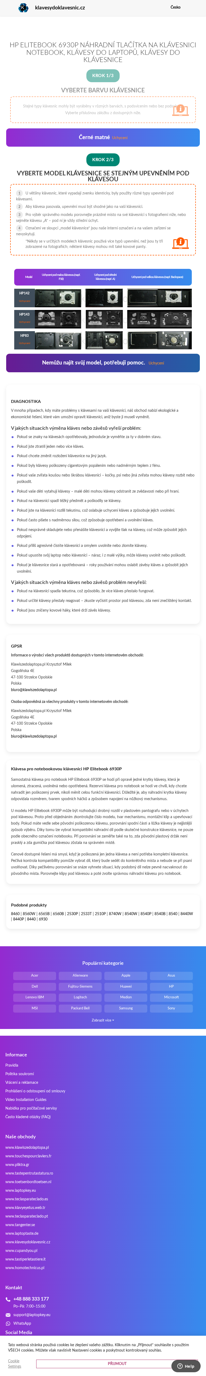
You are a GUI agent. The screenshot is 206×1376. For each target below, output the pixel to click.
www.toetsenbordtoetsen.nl (28, 1182)
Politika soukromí (19, 1074)
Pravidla (11, 1065)
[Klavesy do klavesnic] (17, 8)
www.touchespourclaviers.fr (28, 1156)
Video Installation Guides (25, 1100)
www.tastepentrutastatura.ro (29, 1173)
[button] (196, 7)
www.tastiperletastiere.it (25, 1259)
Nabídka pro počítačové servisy (31, 1108)
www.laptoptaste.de (21, 1234)
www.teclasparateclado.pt (26, 1216)
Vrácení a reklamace (21, 1083)
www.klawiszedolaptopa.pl (27, 1148)
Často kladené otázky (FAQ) (28, 1117)
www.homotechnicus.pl (24, 1268)
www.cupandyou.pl (21, 1251)
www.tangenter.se (20, 1225)
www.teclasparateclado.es (26, 1199)
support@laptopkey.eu (31, 1315)
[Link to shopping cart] (188, 7)
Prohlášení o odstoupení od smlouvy (35, 1091)
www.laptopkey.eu (20, 1191)
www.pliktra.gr (17, 1165)
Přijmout (117, 1364)
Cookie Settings (14, 1363)
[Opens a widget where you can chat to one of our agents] (186, 1366)
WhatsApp (22, 1324)
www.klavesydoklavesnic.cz (27, 1242)
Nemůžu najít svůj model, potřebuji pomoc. (103, 363)
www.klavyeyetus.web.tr (25, 1208)
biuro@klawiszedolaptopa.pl (34, 690)
